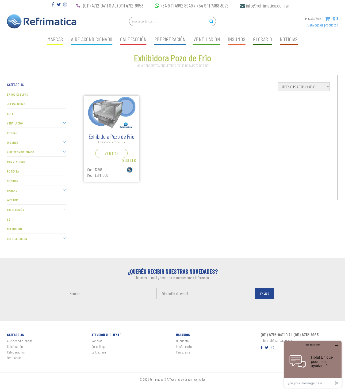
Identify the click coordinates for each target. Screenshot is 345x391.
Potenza (13, 171)
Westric (13, 200)
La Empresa (99, 352)
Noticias (289, 39)
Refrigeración (170, 39)
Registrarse (183, 352)
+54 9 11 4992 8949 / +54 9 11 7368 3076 (195, 5)
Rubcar (12, 133)
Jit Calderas (16, 104)
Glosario (262, 39)
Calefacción (133, 39)
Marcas (55, 39)
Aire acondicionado (91, 39)
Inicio (139, 66)
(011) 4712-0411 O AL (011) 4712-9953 (113, 5)
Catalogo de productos (322, 25)
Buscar (211, 21)
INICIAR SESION (313, 19)
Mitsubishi (14, 229)
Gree (10, 114)
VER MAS (111, 153)
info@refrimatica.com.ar (267, 5)
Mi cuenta (182, 341)
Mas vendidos (16, 162)
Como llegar (99, 346)
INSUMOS (236, 39)
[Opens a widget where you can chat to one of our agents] (312, 364)
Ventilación (206, 39)
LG (8, 219)
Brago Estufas (17, 94)
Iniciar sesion (184, 346)
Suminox (12, 181)
